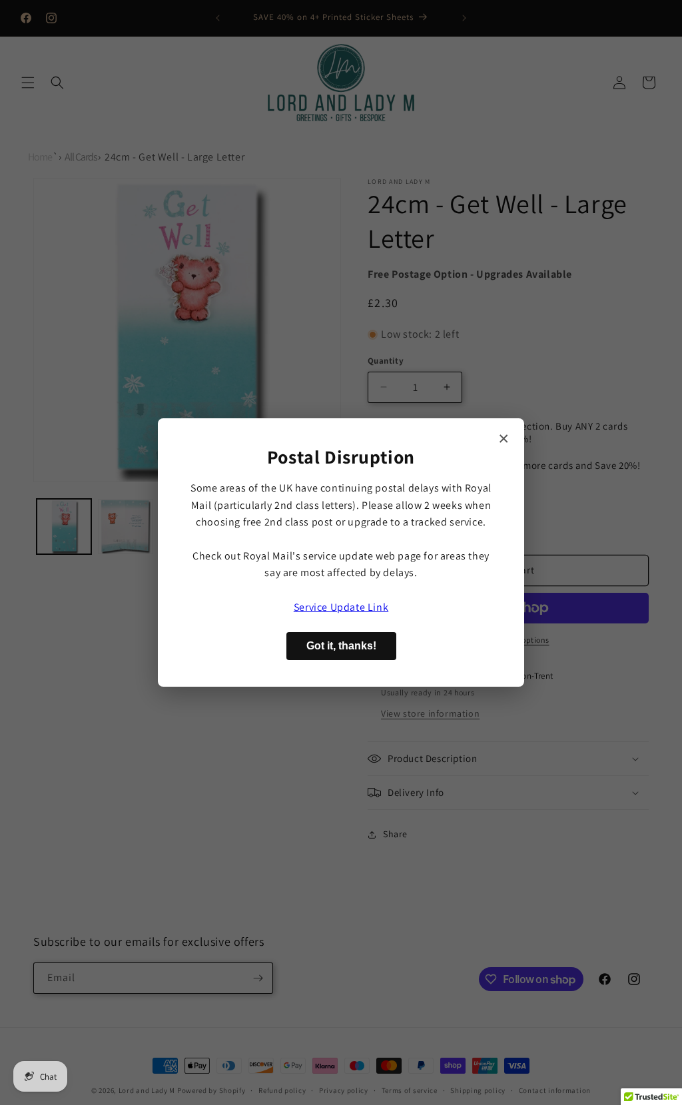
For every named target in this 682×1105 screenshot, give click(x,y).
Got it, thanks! (341, 645)
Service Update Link (341, 607)
